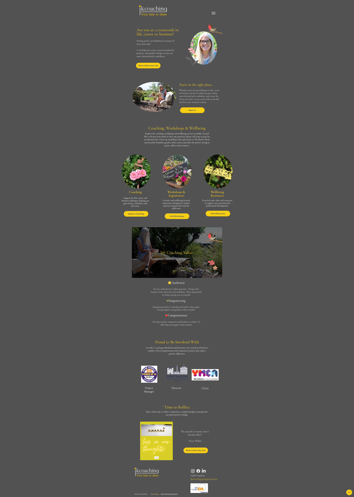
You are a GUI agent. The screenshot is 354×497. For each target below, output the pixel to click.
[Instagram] (192, 471)
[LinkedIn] (203, 471)
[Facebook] (198, 471)
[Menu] (213, 13)
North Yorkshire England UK (169, 494)
